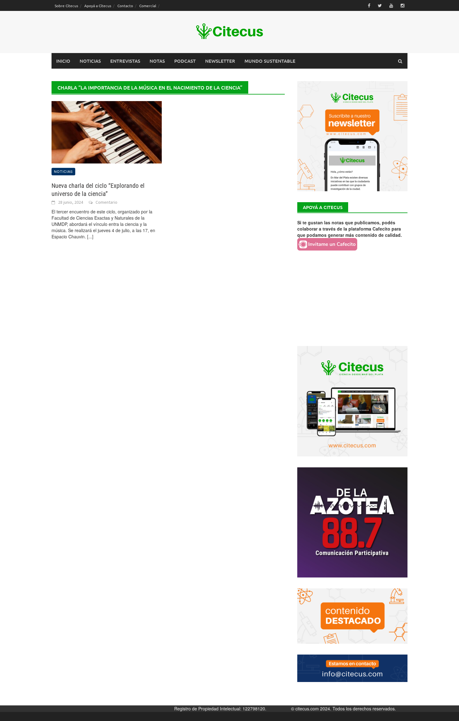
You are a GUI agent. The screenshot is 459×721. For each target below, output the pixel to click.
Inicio (63, 61)
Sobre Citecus (66, 5)
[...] (90, 236)
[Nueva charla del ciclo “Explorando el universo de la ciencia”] (107, 132)
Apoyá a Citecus (97, 5)
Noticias (90, 61)
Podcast (185, 61)
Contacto (125, 5)
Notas (157, 61)
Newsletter (220, 61)
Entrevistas (125, 61)
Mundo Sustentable (269, 61)
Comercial (147, 5)
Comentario (106, 202)
